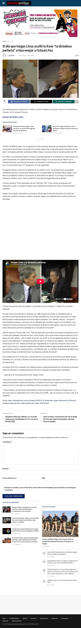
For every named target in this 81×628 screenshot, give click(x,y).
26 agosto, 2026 (18, 133)
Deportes (5, 621)
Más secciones (16, 621)
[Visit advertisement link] (40, 25)
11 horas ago (17, 524)
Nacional (10, 41)
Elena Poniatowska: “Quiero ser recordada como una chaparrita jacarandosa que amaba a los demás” (25, 520)
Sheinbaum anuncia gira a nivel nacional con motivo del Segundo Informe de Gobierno (24, 128)
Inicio (4, 618)
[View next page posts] (42, 139)
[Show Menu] (4, 3)
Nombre (6, 469)
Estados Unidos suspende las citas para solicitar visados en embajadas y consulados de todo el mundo (24, 509)
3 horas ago (16, 513)
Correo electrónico (10, 478)
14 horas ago (17, 533)
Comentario (7, 442)
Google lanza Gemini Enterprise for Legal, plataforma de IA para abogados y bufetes (25, 530)
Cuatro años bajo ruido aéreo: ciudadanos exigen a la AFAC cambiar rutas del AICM (62, 553)
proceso (11, 55)
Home (4, 41)
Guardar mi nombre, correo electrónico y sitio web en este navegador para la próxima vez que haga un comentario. (40, 489)
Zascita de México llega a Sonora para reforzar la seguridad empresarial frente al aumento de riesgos (57, 541)
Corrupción (64, 618)
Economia (55, 618)
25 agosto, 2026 (58, 133)
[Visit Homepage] (19, 3)
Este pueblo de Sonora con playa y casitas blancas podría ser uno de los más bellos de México (62, 562)
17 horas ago (17, 544)
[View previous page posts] (38, 139)
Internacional (44, 618)
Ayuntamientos (14, 618)
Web (43, 478)
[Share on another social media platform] (76, 101)
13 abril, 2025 (22, 55)
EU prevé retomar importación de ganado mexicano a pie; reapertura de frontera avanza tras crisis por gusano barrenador (25, 540)
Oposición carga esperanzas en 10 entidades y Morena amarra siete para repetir (65, 128)
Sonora (25, 618)
